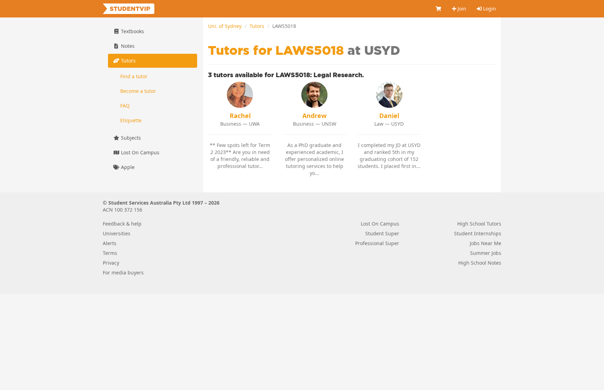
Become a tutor (138, 91)
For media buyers (123, 272)
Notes (127, 46)
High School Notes (479, 262)
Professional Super (377, 243)
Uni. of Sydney (225, 26)
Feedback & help (122, 223)
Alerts (109, 243)
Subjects (130, 137)
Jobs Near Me (485, 243)
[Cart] (438, 8)
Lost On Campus (139, 152)
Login (489, 8)
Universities (116, 233)
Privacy (111, 262)
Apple (127, 167)
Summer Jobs (485, 253)
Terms (110, 253)
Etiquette (131, 120)
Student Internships (477, 233)
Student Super (382, 233)
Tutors (257, 26)
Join (461, 8)
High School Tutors (479, 223)
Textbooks (132, 31)
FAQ (125, 105)
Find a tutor (134, 76)
